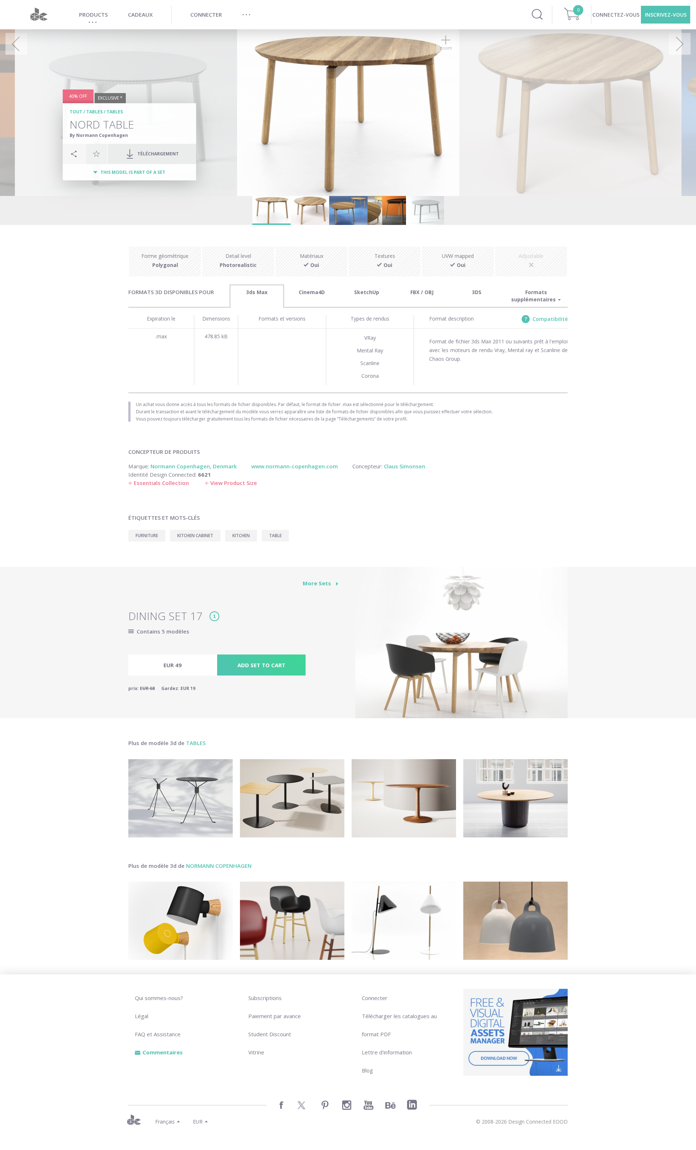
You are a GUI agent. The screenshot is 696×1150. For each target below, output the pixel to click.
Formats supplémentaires (534, 296)
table (275, 535)
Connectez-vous (615, 14)
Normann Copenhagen (219, 865)
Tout (76, 112)
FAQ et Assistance (158, 1034)
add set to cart (261, 665)
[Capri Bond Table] (180, 798)
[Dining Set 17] (461, 646)
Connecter (375, 997)
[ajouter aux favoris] (96, 153)
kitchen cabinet (195, 535)
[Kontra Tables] (292, 798)
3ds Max (257, 292)
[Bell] (515, 921)
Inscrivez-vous (666, 14)
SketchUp (366, 292)
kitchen (241, 535)
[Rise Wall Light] (180, 921)
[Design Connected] (38, 14)
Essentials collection (161, 482)
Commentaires (162, 1052)
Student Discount (269, 1034)
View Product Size (233, 482)
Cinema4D (312, 292)
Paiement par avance (274, 1016)
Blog (367, 1070)
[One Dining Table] (515, 798)
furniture (147, 535)
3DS (476, 292)
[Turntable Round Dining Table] (404, 798)
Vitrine (256, 1052)
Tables (94, 112)
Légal (141, 1016)
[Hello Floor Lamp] (404, 921)
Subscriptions (265, 997)
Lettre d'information (387, 1052)
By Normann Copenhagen (99, 135)
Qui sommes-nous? (159, 997)
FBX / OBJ (422, 292)
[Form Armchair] (292, 921)
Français (165, 1121)
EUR (198, 1121)
